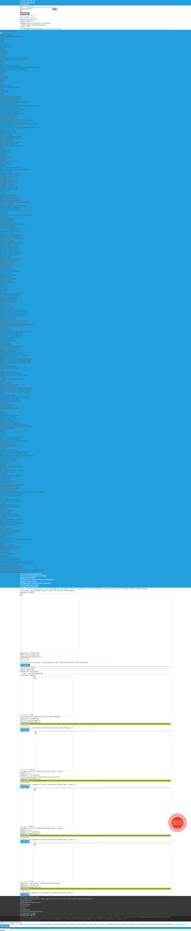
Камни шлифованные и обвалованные (17, 455)
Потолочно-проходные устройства (15, 215)
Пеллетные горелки (8, 103)
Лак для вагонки (7, 339)
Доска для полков (8, 275)
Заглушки (4, 213)
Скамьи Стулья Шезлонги (11, 379)
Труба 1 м (4, 153)
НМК (2, 40)
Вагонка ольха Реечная (10, 253)
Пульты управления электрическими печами (19, 67)
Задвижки (4, 552)
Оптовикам (25, 909)
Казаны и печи (6, 534)
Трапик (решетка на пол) (11, 437)
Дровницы (4, 463)
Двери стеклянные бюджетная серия (16, 359)
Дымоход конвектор (9, 231)
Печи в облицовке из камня (12, 109)
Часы (2, 410)
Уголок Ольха (6, 268)
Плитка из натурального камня (14, 313)
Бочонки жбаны (7, 428)
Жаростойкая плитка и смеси (13, 309)
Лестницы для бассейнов (11, 568)
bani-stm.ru (31, 924)
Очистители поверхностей (12, 494)
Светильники (5, 344)
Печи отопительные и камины (13, 69)
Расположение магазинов (31, 911)
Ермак (2, 49)
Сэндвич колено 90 (8, 182)
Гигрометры (5, 479)
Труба (2, 147)
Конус (2, 193)
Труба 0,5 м (5, 151)
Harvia (2, 56)
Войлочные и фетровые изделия (14, 441)
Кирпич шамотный (8, 300)
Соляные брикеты (8, 490)
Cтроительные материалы (11, 238)
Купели (3, 381)
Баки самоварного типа (10, 136)
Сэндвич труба (6, 171)
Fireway (3, 51)
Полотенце (5, 512)
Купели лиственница (9, 384)
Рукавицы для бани (8, 446)
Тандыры (4, 517)
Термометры (5, 477)
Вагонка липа (6, 273)
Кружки (3, 435)
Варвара (4, 45)
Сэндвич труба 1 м (8, 176)
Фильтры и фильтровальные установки (17, 561)
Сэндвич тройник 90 (9, 187)
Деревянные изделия (9, 399)
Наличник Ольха (7, 262)
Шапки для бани (7, 442)
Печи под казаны (7, 537)
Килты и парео (6, 510)
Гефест (3, 54)
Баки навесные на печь (10, 142)
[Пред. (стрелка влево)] (1, 930)
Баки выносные (7, 140)
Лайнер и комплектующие (11, 572)
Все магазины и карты (52, 28)
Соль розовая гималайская (12, 484)
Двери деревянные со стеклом (13, 355)
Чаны (2, 370)
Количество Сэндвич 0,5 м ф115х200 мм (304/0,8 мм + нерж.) (47, 784)
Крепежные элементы (9, 198)
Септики (3, 497)
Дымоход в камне (8, 196)
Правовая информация (30, 902)
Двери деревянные (8, 351)
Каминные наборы (8, 459)
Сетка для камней (8, 229)
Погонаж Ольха (7, 240)
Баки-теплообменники (10, 138)
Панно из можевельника (11, 401)
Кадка (2, 433)
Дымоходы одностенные (11, 145)
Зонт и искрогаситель (9, 167)
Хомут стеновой (7, 204)
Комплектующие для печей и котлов (16, 120)
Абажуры (4, 402)
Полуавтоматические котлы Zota (15, 102)
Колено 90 (4, 164)
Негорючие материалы (10, 295)
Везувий (3, 52)
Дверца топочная (8, 545)
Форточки (4, 364)
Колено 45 (4, 162)
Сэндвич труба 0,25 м (9, 173)
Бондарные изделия (9, 415)
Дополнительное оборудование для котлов (19, 127)
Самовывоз (87, 898)
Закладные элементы (9, 565)
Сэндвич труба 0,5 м (9, 175)
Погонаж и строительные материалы (36, 579)
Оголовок (4, 191)
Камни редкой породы (10, 457)
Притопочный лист (8, 227)
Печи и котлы (6, 34)
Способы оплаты (65, 898)
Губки (2, 503)
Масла (3, 468)
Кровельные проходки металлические (17, 324)
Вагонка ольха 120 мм (10, 249)
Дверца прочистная (8, 548)
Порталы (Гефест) (8, 118)
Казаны (3, 535)
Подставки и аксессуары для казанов (16, 539)
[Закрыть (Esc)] (1, 928)
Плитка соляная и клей (10, 486)
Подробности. (181, 924)
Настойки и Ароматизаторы (12, 470)
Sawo (2, 63)
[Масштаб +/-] (9, 928)
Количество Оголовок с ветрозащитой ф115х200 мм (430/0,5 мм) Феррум (53, 662)
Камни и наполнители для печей (14, 452)
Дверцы (3, 543)
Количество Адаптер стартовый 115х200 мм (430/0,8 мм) (45, 892)
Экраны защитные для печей (12, 122)
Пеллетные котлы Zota (10, 98)
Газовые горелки (7, 125)
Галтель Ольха (6, 266)
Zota (2, 89)
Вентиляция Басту (8, 133)
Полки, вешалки (7, 404)
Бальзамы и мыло (8, 472)
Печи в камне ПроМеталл (11, 111)
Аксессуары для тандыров (11, 519)
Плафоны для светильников (12, 346)
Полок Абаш (5, 280)
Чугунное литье (7, 541)
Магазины (24, 4)
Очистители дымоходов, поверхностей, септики (21, 492)
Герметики (4, 328)
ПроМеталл (5, 47)
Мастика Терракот (8, 317)
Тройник (3, 154)
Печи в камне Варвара (10, 113)
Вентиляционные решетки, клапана (15, 331)
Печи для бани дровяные (31, 574)
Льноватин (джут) (8, 308)
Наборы (3, 508)
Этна (2, 82)
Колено (3, 160)
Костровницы (6, 528)
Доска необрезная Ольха (11, 242)
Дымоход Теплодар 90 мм (11, 237)
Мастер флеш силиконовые (12, 322)
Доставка (77, 898)
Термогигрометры (8, 481)
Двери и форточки (8, 350)
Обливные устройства (10, 422)
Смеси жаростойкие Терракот (13, 315)
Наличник (4, 284)
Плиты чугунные (7, 554)
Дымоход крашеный (9, 144)
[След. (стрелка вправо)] (4, 930)
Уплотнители (6, 329)
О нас (22, 908)
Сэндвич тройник (7, 184)
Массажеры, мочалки (9, 499)
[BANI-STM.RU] (27, 6)
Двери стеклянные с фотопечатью (15, 362)
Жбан (2, 432)
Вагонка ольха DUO (9, 255)
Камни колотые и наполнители (13, 453)
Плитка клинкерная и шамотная (14, 311)
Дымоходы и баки (8, 131)
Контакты (24, 13)
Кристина (4, 60)
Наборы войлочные (8, 450)
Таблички (4, 413)
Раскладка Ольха (7, 269)
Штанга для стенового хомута (13, 206)
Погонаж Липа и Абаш (10, 271)
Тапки (2, 448)
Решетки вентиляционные (11, 335)
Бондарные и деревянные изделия (15, 397)
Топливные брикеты (9, 532)
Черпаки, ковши (7, 421)
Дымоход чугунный (8, 195)
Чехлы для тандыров (9, 521)
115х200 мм (33, 671)
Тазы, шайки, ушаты (9, 419)
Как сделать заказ (50, 898)
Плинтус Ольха (6, 264)
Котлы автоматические (10, 96)
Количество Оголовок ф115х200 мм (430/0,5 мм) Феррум (45, 727)
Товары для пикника (9, 514)
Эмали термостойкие (9, 348)
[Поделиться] (4, 928)
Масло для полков (8, 340)
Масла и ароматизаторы (11, 466)
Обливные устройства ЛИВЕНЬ (14, 424)
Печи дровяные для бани (11, 36)
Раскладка (4, 289)
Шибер (3, 165)
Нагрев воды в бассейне (11, 566)
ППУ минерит (6, 222)
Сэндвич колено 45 (8, 180)
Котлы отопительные (9, 87)
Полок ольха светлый (9, 258)
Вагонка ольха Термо (9, 251)
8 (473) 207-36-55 (27, 16)
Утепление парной (8, 302)
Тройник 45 (5, 156)
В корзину (25, 665)
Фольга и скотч (7, 306)
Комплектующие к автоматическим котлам (19, 105)
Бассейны (4, 555)
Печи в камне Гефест (9, 114)
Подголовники (6, 406)
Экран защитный (7, 226)
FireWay (3, 71)
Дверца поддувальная (9, 546)
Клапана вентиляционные (11, 333)
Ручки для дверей (7, 366)
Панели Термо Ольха (9, 244)
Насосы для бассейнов (10, 559)
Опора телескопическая (10, 200)
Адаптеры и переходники (11, 235)
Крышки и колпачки (8, 525)
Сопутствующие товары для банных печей (19, 124)
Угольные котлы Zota (9, 100)
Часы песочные (7, 483)
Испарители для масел (10, 501)
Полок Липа (5, 277)
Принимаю (4, 926)
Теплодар (4, 43)
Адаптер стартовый (9, 189)
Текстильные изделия (9, 506)
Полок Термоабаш (8, 282)
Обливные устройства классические (16, 426)
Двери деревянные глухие (11, 353)
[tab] (95, 668)
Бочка (2, 430)
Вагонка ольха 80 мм (9, 247)
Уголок (3, 291)
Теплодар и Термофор (10, 65)
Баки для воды (6, 134)
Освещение (5, 342)
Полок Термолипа (8, 278)
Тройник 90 (5, 158)
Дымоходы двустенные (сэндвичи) (15, 169)
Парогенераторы (7, 129)
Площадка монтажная (10, 209)
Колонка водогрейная (9, 107)
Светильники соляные (9, 488)
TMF (2, 41)
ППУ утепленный (7, 218)
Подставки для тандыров (11, 523)
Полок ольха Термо (9, 260)
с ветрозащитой (35, 673)
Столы (3, 377)
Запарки (3, 473)
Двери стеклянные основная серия (15, 360)
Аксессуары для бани (9, 439)
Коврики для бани (8, 444)
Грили (2, 526)
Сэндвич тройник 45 (9, 185)
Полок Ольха (6, 257)
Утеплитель (5, 304)
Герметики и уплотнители (11, 326)
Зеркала (3, 411)
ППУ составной (7, 220)
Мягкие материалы (8, 298)
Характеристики (27, 667)
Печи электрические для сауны (13, 58)
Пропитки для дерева (9, 337)
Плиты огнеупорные (9, 297)
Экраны (3, 464)
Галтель (3, 288)
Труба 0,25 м (5, 149)
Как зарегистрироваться (31, 898)
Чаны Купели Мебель (9, 368)
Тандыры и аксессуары (10, 515)
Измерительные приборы (11, 475)
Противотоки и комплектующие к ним (17, 563)
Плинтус (3, 286)
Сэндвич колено (7, 178)
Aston (2, 38)
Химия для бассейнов (9, 557)
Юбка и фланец (7, 233)
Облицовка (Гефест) (9, 116)
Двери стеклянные (8, 357)
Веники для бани (7, 504)
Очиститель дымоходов (10, 495)
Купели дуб (5, 382)
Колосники (4, 550)
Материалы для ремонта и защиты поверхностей (22, 570)
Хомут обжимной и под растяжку (14, 202)
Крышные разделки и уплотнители (15, 320)
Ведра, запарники (8, 417)
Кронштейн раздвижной (10, 207)
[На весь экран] (6, 928)
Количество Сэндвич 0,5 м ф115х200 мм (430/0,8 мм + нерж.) (47, 839)
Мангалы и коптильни (9, 530)
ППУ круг (4, 216)
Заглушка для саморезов (11, 293)
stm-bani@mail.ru (27, 2)
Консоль (4, 211)
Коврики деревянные (9, 408)
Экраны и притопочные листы (13, 224)
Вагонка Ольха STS (8, 246)
